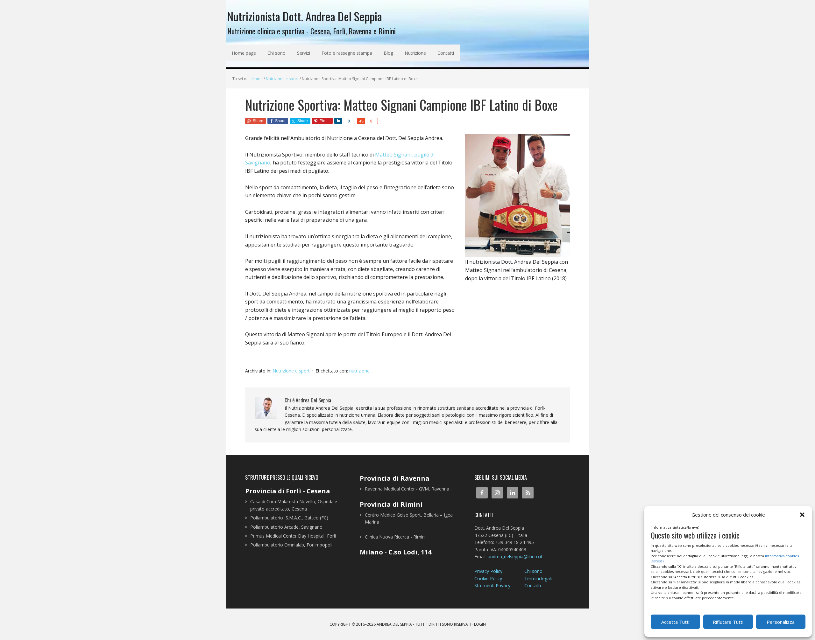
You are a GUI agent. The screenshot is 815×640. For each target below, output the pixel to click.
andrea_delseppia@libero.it (515, 556)
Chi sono (533, 571)
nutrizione (359, 371)
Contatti (532, 585)
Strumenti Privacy (492, 585)
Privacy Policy (488, 571)
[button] (802, 514)
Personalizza (781, 622)
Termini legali (538, 578)
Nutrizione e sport (291, 371)
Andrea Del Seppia (394, 624)
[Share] (338, 121)
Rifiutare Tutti (728, 622)
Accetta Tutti (675, 622)
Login (480, 624)
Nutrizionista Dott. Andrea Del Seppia (304, 15)
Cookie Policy (488, 578)
